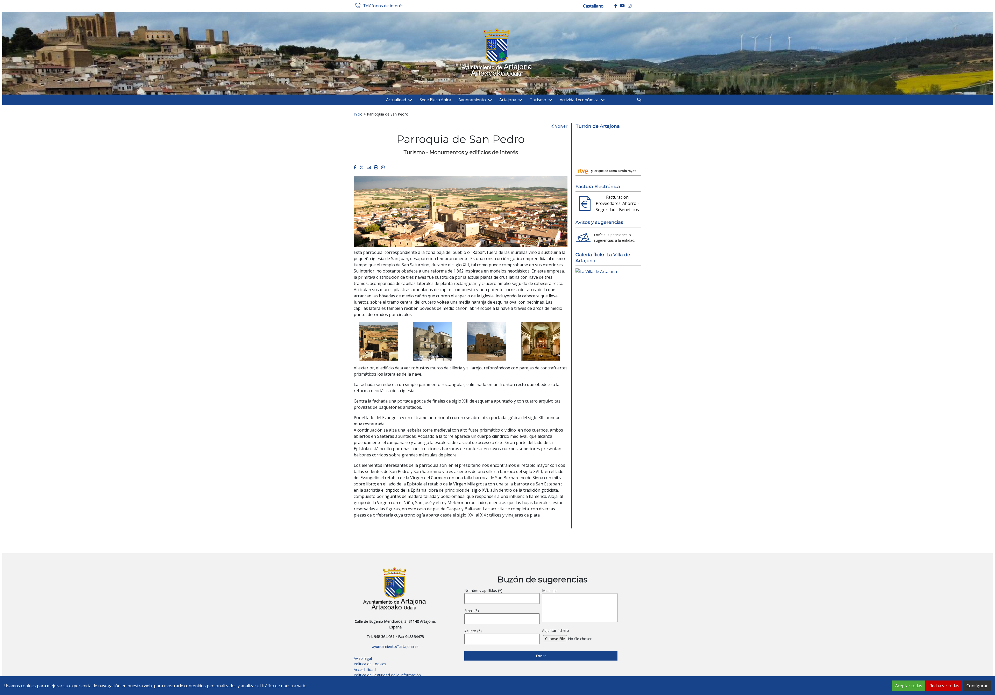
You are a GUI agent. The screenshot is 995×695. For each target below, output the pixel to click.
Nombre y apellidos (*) (483, 590)
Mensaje (549, 590)
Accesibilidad (365, 669)
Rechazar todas (944, 686)
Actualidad (396, 100)
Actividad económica (579, 100)
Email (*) (471, 610)
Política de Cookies (370, 663)
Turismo (538, 100)
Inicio (358, 114)
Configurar (977, 686)
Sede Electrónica (435, 100)
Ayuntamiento (472, 100)
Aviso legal (363, 658)
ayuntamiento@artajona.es (395, 646)
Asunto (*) (473, 630)
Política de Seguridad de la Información (387, 674)
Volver (560, 126)
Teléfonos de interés (383, 6)
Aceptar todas (908, 686)
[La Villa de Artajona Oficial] (596, 271)
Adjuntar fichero (555, 630)
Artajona (507, 100)
